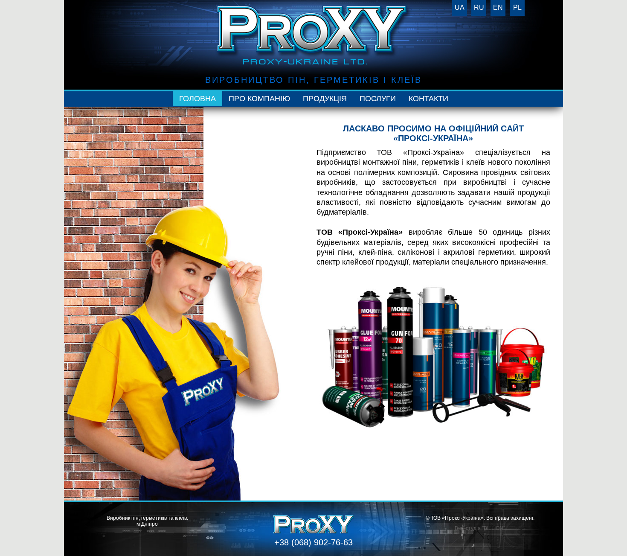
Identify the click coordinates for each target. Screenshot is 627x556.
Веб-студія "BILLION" (480, 528)
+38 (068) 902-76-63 (313, 542)
